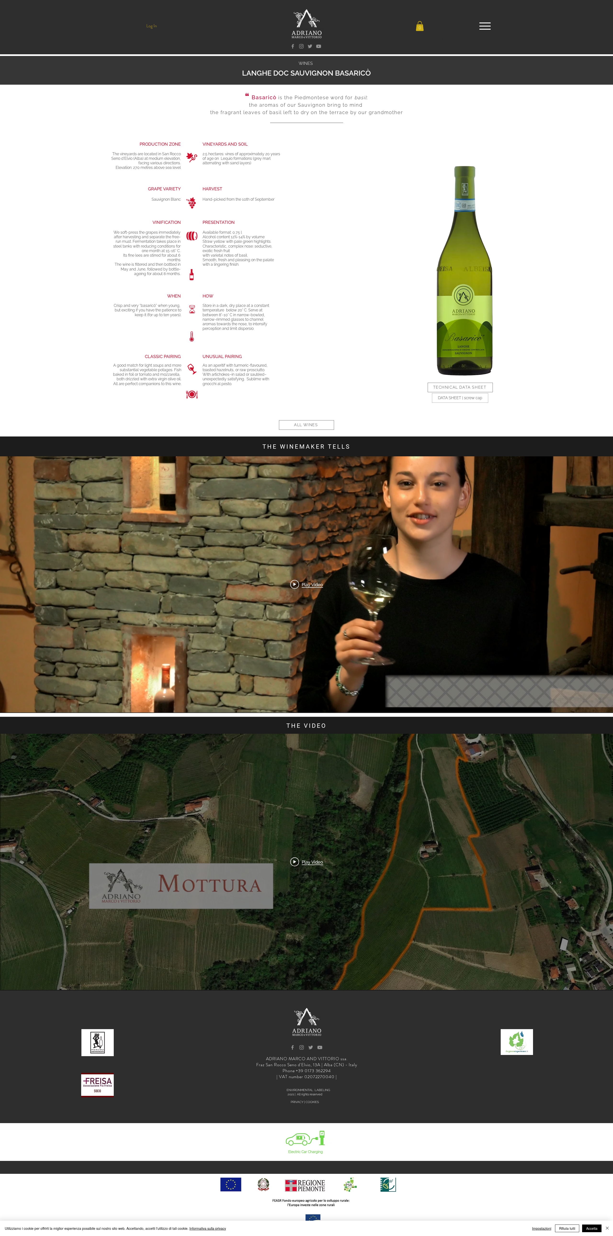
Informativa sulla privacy (207, 1228)
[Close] (607, 1228)
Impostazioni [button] (541, 1228)
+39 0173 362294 (313, 1071)
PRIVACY (297, 1102)
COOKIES (312, 1102)
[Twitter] (310, 46)
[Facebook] (293, 46)
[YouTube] (319, 46)
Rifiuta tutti (567, 1228)
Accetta (591, 1228)
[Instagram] (301, 46)
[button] (420, 26)
